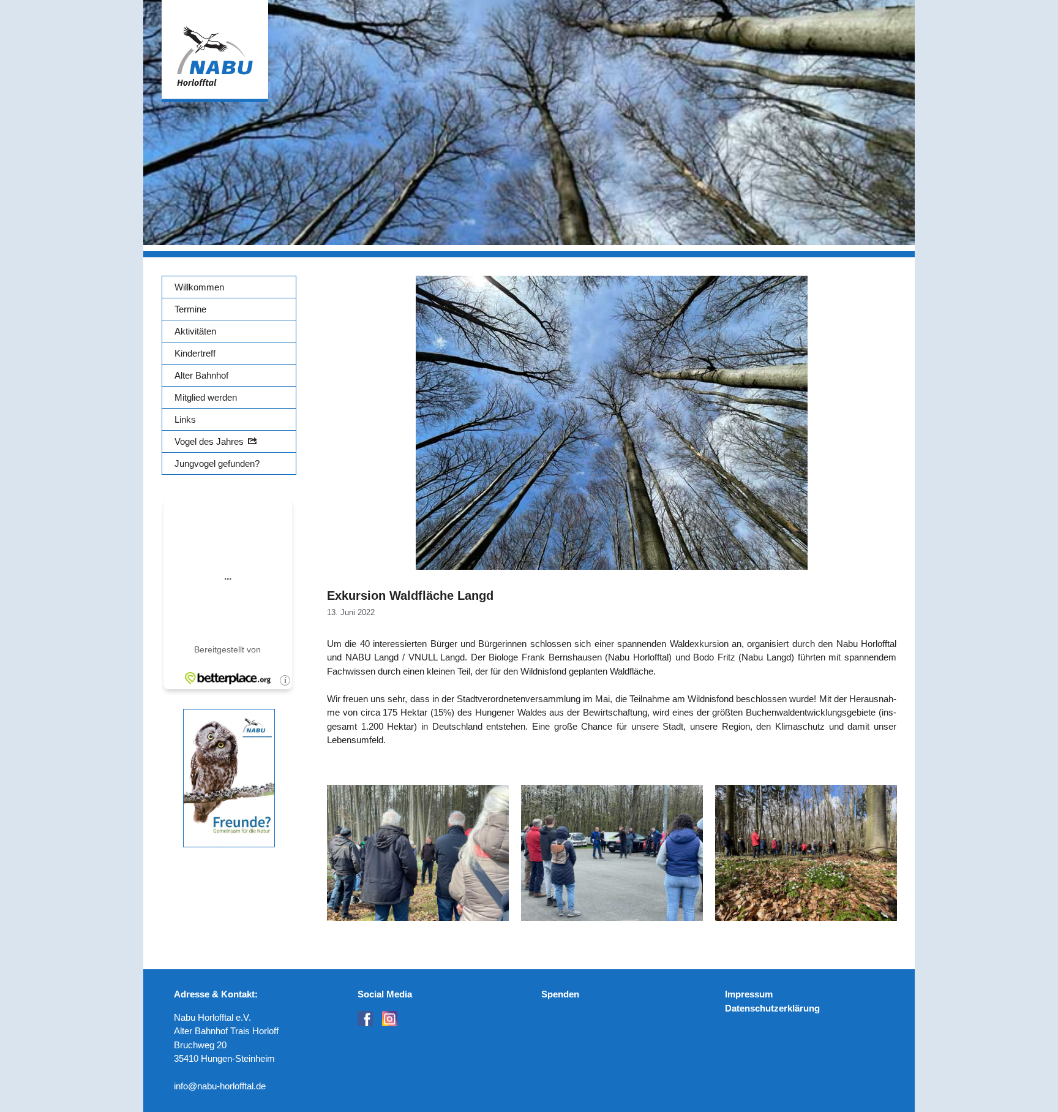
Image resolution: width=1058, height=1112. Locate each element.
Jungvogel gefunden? (217, 463)
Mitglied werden (205, 397)
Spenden (560, 994)
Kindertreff (195, 353)
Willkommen (199, 287)
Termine (190, 309)
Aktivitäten (195, 331)
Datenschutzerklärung (772, 1008)
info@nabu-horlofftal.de (220, 1086)
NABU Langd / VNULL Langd (405, 657)
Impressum (749, 994)
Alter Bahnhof (201, 375)
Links (185, 419)
